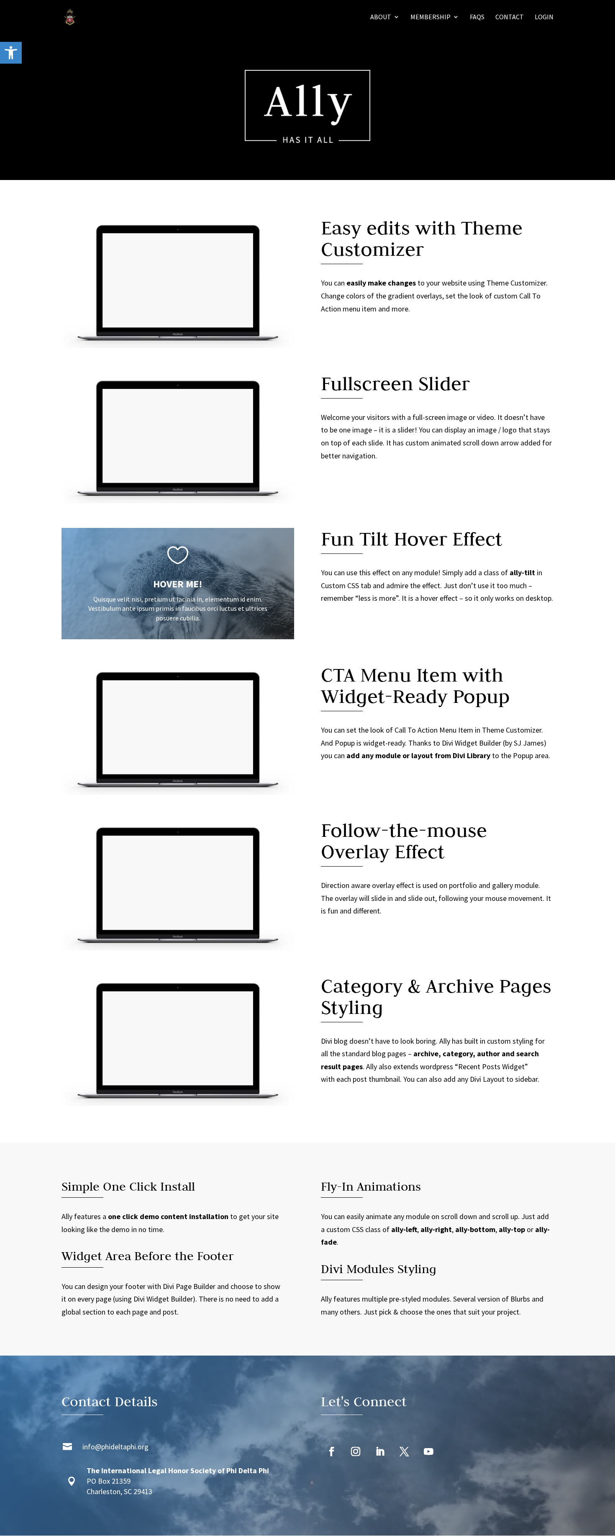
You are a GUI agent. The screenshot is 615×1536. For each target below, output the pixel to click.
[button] (11, 53)
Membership (430, 17)
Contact (509, 17)
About (380, 17)
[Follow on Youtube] (428, 1451)
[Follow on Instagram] (355, 1451)
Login (544, 17)
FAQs (477, 17)
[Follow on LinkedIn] (379, 1451)
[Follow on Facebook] (331, 1451)
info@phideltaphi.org (115, 1446)
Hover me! (177, 583)
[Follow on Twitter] (404, 1451)
